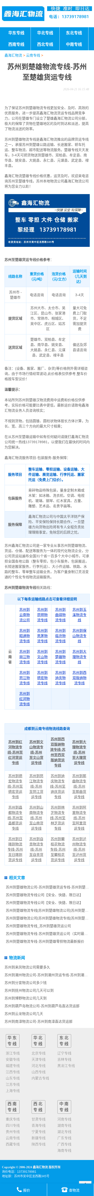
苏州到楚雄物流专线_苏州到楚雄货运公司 (38, 926)
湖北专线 (64, 1132)
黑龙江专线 (66, 1066)
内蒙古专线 (40, 1078)
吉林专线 (64, 1059)
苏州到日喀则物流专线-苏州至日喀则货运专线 (15, 849)
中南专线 (64, 1107)
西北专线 (38, 1107)
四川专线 (13, 1125)
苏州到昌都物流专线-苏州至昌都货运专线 (15, 817)
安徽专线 (13, 1059)
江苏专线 (13, 1084)
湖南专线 (64, 1125)
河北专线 (39, 1066)
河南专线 (64, 1119)
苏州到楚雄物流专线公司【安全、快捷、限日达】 (44, 895)
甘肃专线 (39, 1119)
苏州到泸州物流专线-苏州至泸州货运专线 (79, 849)
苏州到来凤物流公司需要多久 (27, 967)
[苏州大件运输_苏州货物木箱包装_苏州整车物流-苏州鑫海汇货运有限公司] (23, 13)
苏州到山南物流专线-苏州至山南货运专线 (36, 817)
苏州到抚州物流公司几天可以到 (29, 990)
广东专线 (64, 1138)
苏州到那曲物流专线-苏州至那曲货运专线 (79, 786)
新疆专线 (39, 1138)
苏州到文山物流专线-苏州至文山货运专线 (36, 752)
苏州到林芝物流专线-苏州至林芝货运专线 (57, 817)
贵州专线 (13, 1132)
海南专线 (64, 1150)
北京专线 (39, 1053)
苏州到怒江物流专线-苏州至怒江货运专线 (36, 786)
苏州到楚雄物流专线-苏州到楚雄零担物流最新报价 (45, 941)
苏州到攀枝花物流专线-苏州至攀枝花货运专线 (57, 849)
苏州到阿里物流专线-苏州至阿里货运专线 (79, 817)
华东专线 (13, 1041)
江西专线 (13, 1072)
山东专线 (13, 1078)
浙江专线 (13, 1053)
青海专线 (39, 1125)
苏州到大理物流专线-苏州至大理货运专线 (79, 752)
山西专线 (39, 1072)
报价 (26, 1190)
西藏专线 (13, 1144)
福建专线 (13, 1066)
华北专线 (38, 1041)
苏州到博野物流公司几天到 (26, 998)
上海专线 (13, 1091)
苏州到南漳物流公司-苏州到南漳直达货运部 (38, 1021)
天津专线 (39, 1059)
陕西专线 (39, 1144)
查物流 (74, 1190)
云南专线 (33, 55)
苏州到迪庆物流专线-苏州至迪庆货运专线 (57, 786)
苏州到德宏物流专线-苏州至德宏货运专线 (15, 786)
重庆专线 (13, 1119)
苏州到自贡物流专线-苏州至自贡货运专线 (36, 849)
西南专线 (13, 1107)
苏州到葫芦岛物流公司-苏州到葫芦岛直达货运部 (42, 1006)
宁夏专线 (39, 1132)
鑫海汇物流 (13, 55)
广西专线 (64, 1144)
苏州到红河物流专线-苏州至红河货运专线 (15, 752)
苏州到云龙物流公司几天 (24, 1014)
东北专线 (64, 1041)
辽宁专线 (64, 1053)
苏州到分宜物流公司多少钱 (26, 983)
